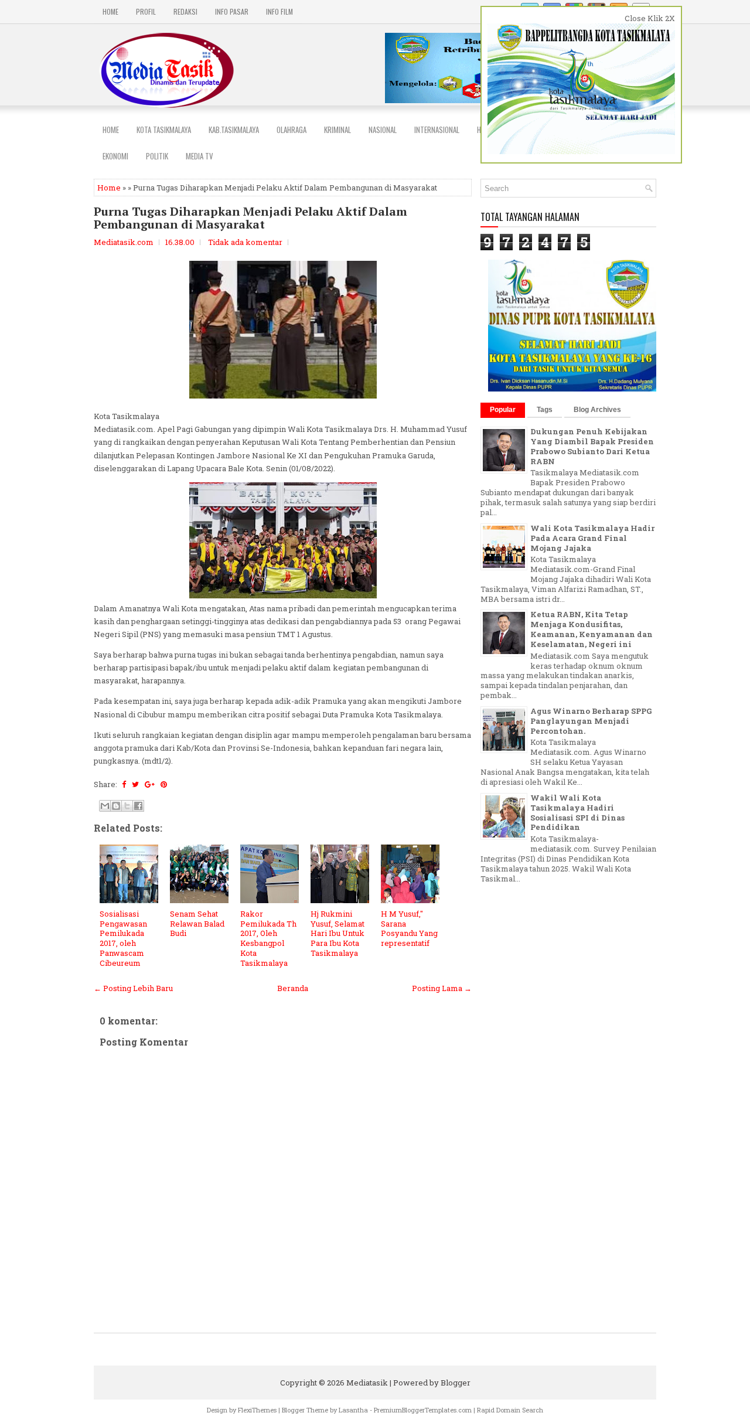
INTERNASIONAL (436, 129)
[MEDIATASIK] (573, 388)
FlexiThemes (257, 1409)
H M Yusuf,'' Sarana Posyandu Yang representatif (409, 928)
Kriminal (337, 129)
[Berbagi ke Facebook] (138, 806)
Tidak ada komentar (245, 242)
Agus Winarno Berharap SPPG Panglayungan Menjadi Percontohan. (591, 721)
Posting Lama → (442, 988)
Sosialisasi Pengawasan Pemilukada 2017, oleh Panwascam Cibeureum (123, 938)
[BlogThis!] (116, 806)
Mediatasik (367, 1382)
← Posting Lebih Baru (133, 988)
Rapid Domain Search (510, 1409)
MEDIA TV (199, 156)
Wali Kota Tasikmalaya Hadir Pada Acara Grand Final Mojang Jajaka (592, 538)
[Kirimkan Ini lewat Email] (105, 806)
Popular (503, 410)
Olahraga (291, 129)
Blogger (456, 1382)
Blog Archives (597, 410)
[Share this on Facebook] (124, 784)
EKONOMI (115, 156)
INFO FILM (279, 11)
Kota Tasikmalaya (164, 129)
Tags (545, 410)
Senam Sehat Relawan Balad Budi (197, 923)
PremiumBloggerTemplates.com (423, 1409)
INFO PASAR (231, 11)
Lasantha (353, 1409)
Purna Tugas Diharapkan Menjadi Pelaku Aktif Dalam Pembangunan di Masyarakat (250, 218)
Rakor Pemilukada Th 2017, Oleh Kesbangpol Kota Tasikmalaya (268, 938)
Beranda (292, 988)
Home (110, 11)
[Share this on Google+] (150, 784)
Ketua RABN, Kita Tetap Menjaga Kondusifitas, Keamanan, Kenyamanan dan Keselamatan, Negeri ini (591, 629)
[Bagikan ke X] (127, 806)
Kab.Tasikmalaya (234, 129)
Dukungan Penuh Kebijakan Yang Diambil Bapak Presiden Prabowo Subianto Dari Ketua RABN (592, 446)
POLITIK (157, 156)
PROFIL (146, 11)
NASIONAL (383, 129)
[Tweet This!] (135, 784)
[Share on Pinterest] (164, 784)
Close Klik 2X (650, 18)
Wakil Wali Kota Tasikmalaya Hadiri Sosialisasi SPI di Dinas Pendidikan (577, 812)
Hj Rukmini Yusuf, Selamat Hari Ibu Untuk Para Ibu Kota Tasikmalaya (337, 933)
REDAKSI (185, 11)
